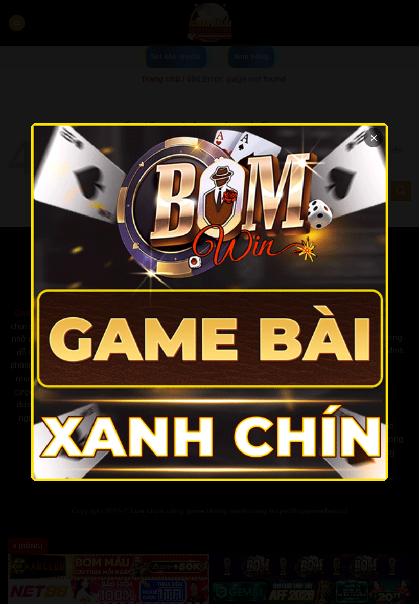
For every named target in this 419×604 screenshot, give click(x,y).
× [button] (374, 137)
